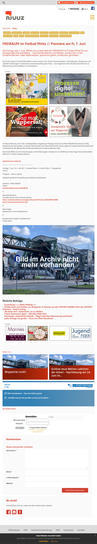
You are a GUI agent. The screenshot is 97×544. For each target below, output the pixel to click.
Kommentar (11, 450)
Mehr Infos (54, 541)
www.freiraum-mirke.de (12, 161)
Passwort (19, 423)
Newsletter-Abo (68, 3)
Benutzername (19, 420)
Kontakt (81, 530)
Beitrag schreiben (87, 3)
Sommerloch (54, 36)
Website (9, 483)
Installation (54, 33)
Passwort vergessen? (37, 430)
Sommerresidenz (65, 36)
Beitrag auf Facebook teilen (8, 512)
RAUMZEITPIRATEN (32, 36)
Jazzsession (64, 33)
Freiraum (26, 33)
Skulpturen (44, 36)
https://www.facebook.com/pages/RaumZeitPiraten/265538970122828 (30, 200)
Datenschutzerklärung (41, 530)
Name (9, 471)
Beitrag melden (20, 512)
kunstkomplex (74, 33)
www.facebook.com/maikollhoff (15, 188)
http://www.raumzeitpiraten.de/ (15, 202)
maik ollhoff (8, 36)
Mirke (14, 28)
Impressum (68, 530)
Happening (44, 33)
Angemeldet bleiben (38, 428)
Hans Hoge (35, 33)
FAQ (25, 530)
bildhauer (7, 33)
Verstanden (43, 541)
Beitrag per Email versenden (14, 512)
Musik (21, 36)
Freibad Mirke (16, 33)
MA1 (82, 33)
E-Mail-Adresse (12, 477)
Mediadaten (14, 530)
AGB (58, 530)
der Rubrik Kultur (9, 409)
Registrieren (37, 432)
